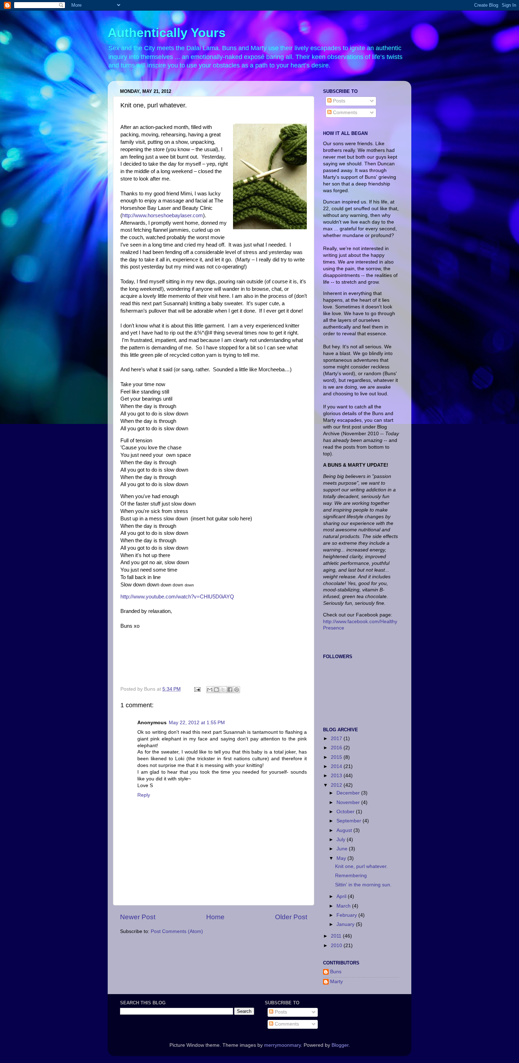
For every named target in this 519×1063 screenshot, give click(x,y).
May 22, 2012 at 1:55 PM (197, 722)
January (346, 924)
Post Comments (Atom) (177, 931)
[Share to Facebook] (229, 689)
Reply (143, 795)
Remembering (351, 875)
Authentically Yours (167, 32)
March (344, 906)
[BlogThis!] (216, 689)
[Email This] (209, 689)
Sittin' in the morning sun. (363, 884)
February (347, 915)
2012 (337, 785)
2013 (337, 775)
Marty (336, 981)
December (348, 793)
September (349, 820)
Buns (335, 971)
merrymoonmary (282, 1045)
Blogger (340, 1045)
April (342, 896)
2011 (337, 936)
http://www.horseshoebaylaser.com (162, 215)
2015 (337, 757)
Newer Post (137, 917)
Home (215, 917)
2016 (337, 747)
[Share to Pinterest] (236, 689)
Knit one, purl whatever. (361, 866)
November (348, 802)
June (342, 848)
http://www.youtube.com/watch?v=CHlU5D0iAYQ (177, 597)
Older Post (291, 917)
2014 (337, 766)
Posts (338, 101)
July (341, 839)
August (344, 830)
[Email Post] (197, 689)
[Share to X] (223, 689)
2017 (337, 738)
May (341, 858)
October (346, 811)
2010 (337, 945)
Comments (344, 112)
